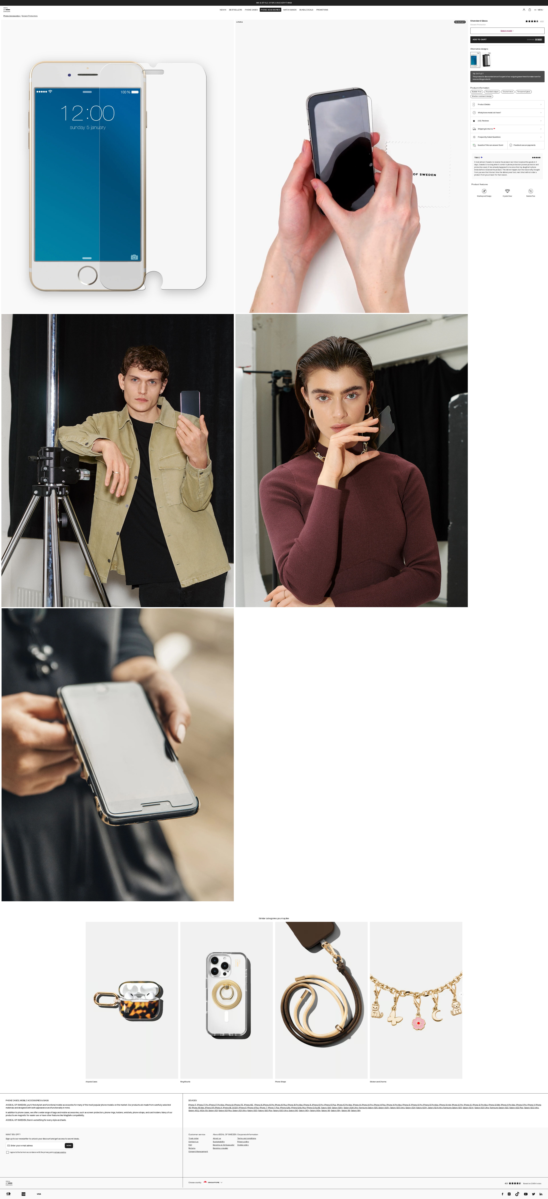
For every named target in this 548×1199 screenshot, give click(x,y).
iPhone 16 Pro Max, (295, 1105)
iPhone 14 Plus (379, 1105)
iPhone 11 (531, 1105)
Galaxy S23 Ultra (482, 1108)
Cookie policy (243, 1145)
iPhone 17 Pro (202, 1105)
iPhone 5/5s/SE (313, 1108)
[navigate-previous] (461, 994)
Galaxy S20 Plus (265, 1111)
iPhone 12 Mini (494, 1105)
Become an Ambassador (223, 1145)
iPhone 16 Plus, (281, 1105)
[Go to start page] (6, 9)
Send (69, 1145)
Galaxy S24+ (421, 1108)
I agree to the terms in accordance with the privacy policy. (38, 1152)
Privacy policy (243, 1142)
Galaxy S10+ (304, 1111)
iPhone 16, (258, 1105)
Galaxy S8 (346, 1111)
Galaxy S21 (213, 1111)
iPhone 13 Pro (416, 1105)
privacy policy (60, 1152)
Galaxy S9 (325, 1111)
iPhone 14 (357, 1105)
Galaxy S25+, (384, 1108)
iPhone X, (218, 1108)
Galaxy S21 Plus (225, 1111)
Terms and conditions (246, 1138)
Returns (192, 1148)
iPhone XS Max (198, 1108)
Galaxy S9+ (336, 1111)
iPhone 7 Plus (273, 1108)
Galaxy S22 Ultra (531, 1108)
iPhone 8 (242, 1108)
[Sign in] (524, 10)
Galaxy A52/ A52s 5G (198, 1111)
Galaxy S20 (252, 1111)
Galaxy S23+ (468, 1108)
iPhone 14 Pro (367, 1105)
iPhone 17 (192, 1105)
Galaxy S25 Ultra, (397, 1108)
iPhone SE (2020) (230, 1108)
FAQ (190, 1145)
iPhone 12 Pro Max (480, 1105)
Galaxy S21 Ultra (239, 1111)
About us (217, 1138)
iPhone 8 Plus (253, 1108)
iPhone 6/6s (285, 1108)
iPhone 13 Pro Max (430, 1105)
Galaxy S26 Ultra (351, 1108)
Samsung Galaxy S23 (452, 1108)
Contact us (193, 1142)
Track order (194, 1138)
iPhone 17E (238, 1105)
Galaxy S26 (326, 1108)
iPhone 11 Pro (521, 1105)
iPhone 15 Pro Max (344, 1105)
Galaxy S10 (293, 1111)
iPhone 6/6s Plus (298, 1108)
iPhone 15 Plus (330, 1105)
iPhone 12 (468, 1105)
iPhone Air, (229, 1105)
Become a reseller (220, 1148)
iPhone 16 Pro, (269, 1105)
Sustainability (219, 1142)
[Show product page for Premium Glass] (486, 60)
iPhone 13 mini (445, 1105)
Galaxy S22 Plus (516, 1108)
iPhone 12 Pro (457, 1105)
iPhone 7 (263, 1108)
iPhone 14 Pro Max (394, 1105)
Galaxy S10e (315, 1111)
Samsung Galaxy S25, (368, 1108)
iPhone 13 (406, 1105)
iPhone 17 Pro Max (216, 1105)
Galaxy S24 (410, 1108)
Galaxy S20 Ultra (280, 1111)
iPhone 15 (307, 1105)
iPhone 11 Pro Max (508, 1105)
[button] (523, 1183)
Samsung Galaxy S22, (499, 1108)
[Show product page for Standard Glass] (475, 60)
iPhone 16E (248, 1105)
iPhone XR (209, 1108)
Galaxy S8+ (356, 1111)
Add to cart (507, 40)
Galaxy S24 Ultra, (435, 1108)
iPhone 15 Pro (317, 1105)
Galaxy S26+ (337, 1108)
